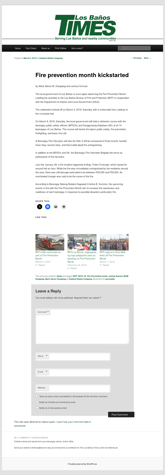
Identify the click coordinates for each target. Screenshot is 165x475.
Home (17, 48)
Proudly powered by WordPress (82, 463)
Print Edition (60, 48)
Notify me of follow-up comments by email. (57, 402)
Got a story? (77, 48)
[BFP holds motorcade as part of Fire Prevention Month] (49, 242)
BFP (75, 276)
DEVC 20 (82, 276)
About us (45, 48)
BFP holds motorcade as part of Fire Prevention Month (48, 255)
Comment (43, 311)
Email (42, 371)
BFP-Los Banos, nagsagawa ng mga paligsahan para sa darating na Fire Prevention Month (82, 256)
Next (147, 57)
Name (42, 356)
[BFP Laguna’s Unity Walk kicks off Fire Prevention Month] (114, 242)
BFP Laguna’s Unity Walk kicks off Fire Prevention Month (112, 255)
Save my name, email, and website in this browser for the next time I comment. (74, 396)
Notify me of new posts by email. (53, 407)
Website (41, 387)
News (59, 276)
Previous (136, 57)
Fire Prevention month (97, 276)
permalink (110, 278)
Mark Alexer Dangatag (55, 278)
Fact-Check (31, 48)
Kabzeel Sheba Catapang (51, 58)
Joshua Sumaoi (115, 276)
